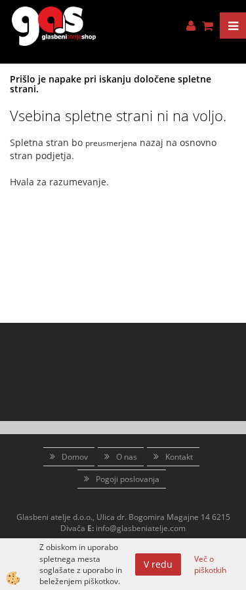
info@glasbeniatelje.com (141, 528)
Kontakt (179, 456)
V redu (158, 564)
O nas (126, 456)
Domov (75, 456)
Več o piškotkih (210, 564)
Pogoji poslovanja (127, 479)
